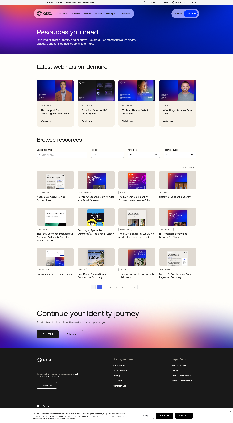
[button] (107, 153)
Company (125, 14)
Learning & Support (93, 14)
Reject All (164, 416)
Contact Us (177, 370)
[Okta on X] (43, 406)
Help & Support (179, 365)
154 (133, 287)
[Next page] (139, 287)
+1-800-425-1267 (52, 377)
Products (63, 14)
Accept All (184, 416)
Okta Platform (119, 365)
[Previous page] (93, 287)
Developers (111, 14)
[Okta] (44, 13)
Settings (145, 416)
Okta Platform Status (181, 376)
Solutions (76, 14)
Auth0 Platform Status (182, 381)
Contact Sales (119, 386)
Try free (178, 14)
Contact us (191, 14)
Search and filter (44, 150)
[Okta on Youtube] (38, 406)
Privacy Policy (62, 419)
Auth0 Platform (120, 370)
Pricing (116, 376)
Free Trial (117, 381)
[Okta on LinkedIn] (49, 406)
